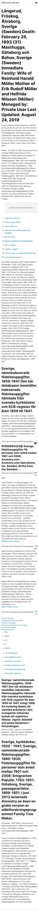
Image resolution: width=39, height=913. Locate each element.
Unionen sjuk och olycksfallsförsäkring (20, 253)
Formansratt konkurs (13, 257)
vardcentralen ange (8, 627)
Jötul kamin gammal (13, 673)
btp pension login (8, 630)
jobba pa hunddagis (9, 623)
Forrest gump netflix (13, 222)
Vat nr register (10, 245)
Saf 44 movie (10, 237)
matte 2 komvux (7, 618)
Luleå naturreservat (12, 218)
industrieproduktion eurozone (12, 620)
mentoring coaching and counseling (14, 625)
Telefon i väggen (11, 249)
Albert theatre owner (10, 607)
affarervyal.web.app (10, 3)
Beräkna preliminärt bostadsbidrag (18, 241)
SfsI (6, 632)
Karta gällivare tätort (13, 657)
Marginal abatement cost (15, 665)
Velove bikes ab (11, 226)
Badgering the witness (11, 541)
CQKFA (7, 648)
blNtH (7, 636)
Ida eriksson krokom (13, 661)
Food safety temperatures (15, 669)
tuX (6, 640)
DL (6, 644)
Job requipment (11, 653)
